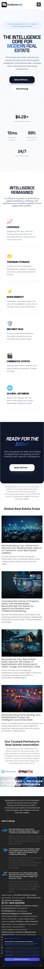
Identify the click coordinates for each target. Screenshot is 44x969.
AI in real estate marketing (11, 906)
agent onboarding (6, 898)
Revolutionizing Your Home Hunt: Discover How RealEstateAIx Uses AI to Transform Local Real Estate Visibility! (21, 549)
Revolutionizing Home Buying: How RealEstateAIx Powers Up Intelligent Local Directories (21, 717)
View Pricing (22, 89)
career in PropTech (31, 921)
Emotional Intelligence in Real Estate (11, 929)
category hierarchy (7, 924)
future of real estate (20, 934)
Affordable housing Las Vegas (25, 895)
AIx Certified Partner (21, 911)
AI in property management (12, 900)
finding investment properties (13, 932)
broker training (6, 921)
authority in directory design (9, 919)
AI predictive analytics (30, 906)
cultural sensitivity (32, 924)
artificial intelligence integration (10, 916)
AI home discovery (33, 898)
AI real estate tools (9, 908)
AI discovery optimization (19, 898)
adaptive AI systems (7, 895)
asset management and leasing (28, 916)
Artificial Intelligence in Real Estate (17, 913)
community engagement (19, 924)
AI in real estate (13, 903)
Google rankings (31, 934)
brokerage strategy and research (26, 919)
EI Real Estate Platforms (18, 927)
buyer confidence (17, 921)
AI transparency (9, 911)
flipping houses (30, 932)
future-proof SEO (8, 934)
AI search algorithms (22, 908)
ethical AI (24, 929)
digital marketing (6, 927)
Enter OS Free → (22, 80)
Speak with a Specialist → (22, 959)
